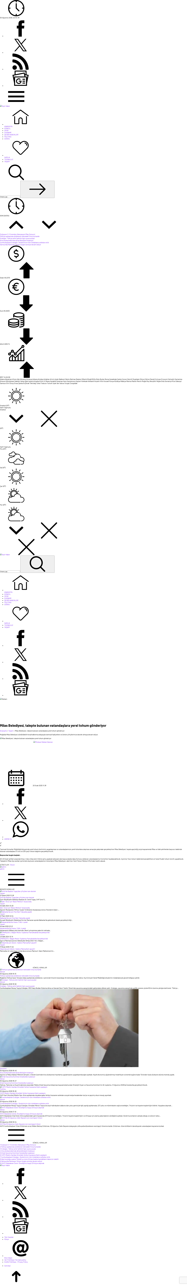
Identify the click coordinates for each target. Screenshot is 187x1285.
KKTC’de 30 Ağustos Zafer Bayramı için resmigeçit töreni (20, 1124)
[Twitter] (20, 52)
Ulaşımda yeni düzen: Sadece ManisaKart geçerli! (17, 949)
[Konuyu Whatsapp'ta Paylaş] (20, 837)
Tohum (12, 865)
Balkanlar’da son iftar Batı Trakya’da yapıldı (15, 918)
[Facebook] (20, 36)
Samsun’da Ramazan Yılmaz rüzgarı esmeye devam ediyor (20, 244)
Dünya (2, 1079)
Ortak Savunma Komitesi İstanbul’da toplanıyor (16, 1083)
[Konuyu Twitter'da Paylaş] (20, 820)
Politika (3, 1089)
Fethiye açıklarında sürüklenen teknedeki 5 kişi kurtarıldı (19, 236)
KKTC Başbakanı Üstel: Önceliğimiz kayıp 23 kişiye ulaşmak (21, 1114)
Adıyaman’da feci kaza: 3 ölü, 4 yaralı (13, 928)
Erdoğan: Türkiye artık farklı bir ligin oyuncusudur (17, 238)
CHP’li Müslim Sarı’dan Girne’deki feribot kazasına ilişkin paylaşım (23, 1093)
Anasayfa (3, 731)
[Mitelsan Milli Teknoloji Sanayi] (93, 754)
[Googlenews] (20, 86)
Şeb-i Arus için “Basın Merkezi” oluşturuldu (15, 908)
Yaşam (10, 731)
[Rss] (20, 69)
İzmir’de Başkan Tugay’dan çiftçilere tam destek (17, 897)
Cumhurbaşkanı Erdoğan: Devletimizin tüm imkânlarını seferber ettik (24, 242)
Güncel (2, 972)
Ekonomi (3, 1068)
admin (2, 869)
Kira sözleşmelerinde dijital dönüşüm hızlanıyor (16, 240)
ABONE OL (8, 839)
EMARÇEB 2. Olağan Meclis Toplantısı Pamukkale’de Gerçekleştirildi (24, 939)
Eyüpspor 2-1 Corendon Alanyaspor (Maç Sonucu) (17, 234)
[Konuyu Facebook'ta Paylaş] (20, 804)
